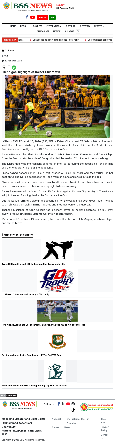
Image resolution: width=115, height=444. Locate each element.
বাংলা (52, 17)
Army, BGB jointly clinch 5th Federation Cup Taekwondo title (33, 264)
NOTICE (56, 31)
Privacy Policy (105, 429)
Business (37, 26)
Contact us (105, 437)
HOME (13, 26)
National (56, 419)
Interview (85, 26)
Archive (42, 17)
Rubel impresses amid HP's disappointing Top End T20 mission (34, 385)
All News (69, 31)
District (70, 26)
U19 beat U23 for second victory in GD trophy (26, 294)
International (54, 26)
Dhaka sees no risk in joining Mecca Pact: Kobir (50, 39)
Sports (98, 26)
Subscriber (43, 31)
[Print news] (14, 67)
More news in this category (18, 234)
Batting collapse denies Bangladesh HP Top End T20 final (31, 355)
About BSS (104, 421)
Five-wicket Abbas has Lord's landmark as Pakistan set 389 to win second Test (43, 324)
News (23, 26)
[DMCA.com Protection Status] (8, 395)
